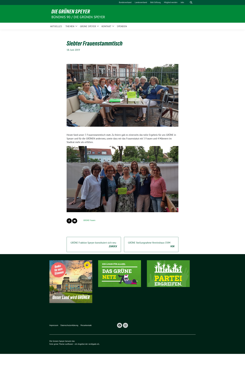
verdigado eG (93, 344)
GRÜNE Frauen (89, 220)
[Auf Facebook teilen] (69, 220)
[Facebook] (119, 325)
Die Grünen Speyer (70, 11)
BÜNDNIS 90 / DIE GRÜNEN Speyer (78, 17)
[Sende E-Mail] (74, 220)
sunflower (69, 344)
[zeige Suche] (191, 2)
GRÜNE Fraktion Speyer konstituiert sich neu (94, 244)
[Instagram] (125, 325)
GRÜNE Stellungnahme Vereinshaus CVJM (151, 244)
